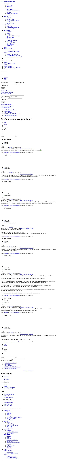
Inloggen (3, 88)
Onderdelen (7, 30)
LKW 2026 (9, 22)
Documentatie (8, 48)
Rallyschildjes (10, 23)
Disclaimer (6, 376)
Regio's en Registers (12, 13)
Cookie (5, 384)
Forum (5, 47)
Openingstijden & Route (13, 36)
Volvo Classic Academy (13, 51)
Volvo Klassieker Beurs (13, 20)
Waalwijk (9, 34)
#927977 (11, 172)
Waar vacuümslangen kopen (26, 148)
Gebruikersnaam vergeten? (14, 57)
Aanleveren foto (11, 29)
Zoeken (5, 79)
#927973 (11, 147)
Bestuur (9, 8)
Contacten (6, 377)
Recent (5, 78)
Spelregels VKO (11, 43)
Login (5, 52)
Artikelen (9, 6)
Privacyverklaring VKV (9, 387)
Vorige (5, 124)
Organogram (10, 9)
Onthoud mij (5, 85)
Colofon (5, 386)
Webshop (9, 31)
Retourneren (10, 44)
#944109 (11, 332)
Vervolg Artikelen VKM (13, 27)
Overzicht (6, 77)
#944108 (11, 306)
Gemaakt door (26, 370)
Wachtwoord (18, 84)
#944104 (11, 246)
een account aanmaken (6, 93)
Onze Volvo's (10, 15)
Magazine (6, 24)
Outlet (8, 33)
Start (5, 122)
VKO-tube (9, 45)
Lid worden (10, 5)
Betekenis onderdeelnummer (12, 39)
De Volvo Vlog (10, 19)
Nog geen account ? (12, 54)
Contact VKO (10, 37)
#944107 (11, 273)
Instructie (9, 41)
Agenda (6, 16)
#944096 (11, 227)
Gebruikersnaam (18, 82)
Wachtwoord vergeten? (13, 55)
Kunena (32, 370)
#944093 (11, 199)
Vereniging (7, 3)
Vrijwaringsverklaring (9, 388)
